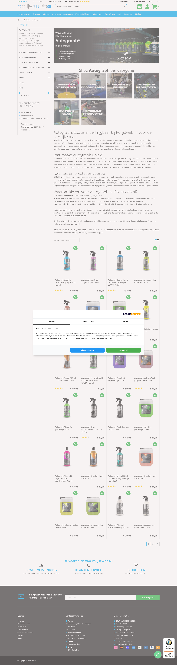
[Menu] (173, 639)
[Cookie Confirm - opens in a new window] (132, 314)
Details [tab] (125, 321)
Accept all (123, 350)
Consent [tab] (51, 321)
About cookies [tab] (88, 321)
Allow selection (87, 350)
